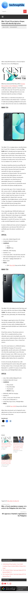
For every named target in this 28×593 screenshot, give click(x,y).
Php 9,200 (12, 265)
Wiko (8, 501)
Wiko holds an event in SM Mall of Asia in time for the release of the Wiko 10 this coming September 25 (18, 446)
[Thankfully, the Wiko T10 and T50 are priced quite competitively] (6, 440)
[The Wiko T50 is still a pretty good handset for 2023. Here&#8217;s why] (6, 457)
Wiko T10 (12, 501)
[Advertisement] (14, 43)
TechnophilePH (13, 27)
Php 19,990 (13, 406)
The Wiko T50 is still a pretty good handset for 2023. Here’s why (6, 462)
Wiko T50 (17, 501)
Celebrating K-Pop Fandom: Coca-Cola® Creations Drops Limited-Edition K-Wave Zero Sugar (14, 566)
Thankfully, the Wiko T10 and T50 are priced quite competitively (6, 445)
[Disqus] (14, 538)
